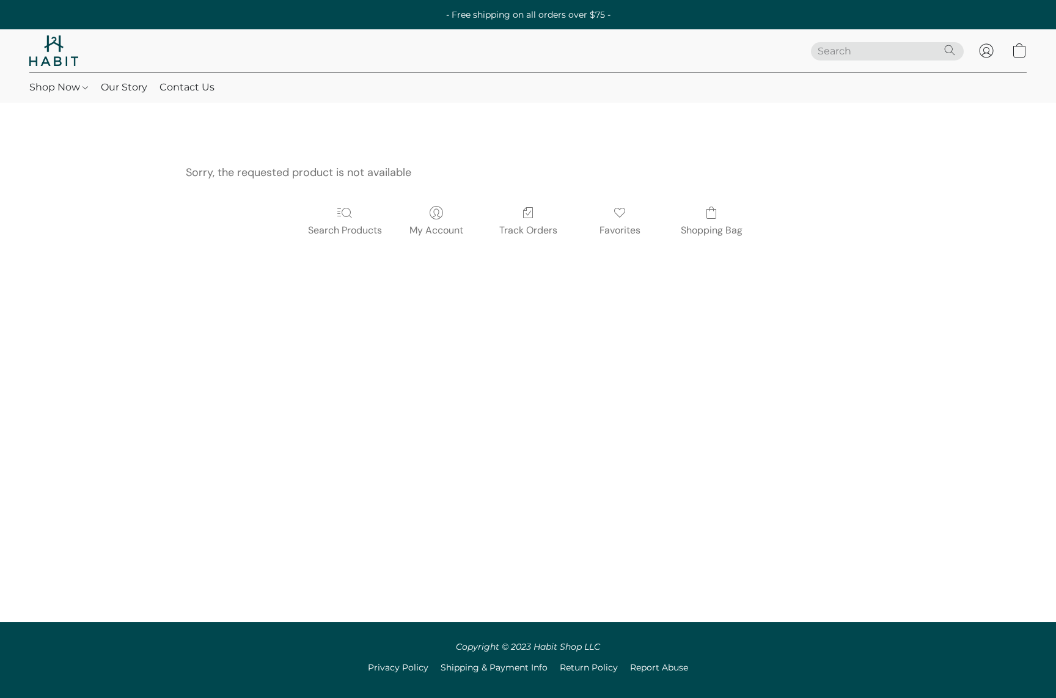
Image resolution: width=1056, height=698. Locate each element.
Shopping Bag (712, 230)
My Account (436, 230)
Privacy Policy (398, 667)
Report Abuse (659, 667)
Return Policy (589, 667)
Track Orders (528, 230)
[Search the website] (950, 50)
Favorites (620, 230)
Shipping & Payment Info (494, 667)
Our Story (124, 87)
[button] (53, 50)
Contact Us (187, 87)
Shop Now (55, 87)
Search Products (345, 230)
